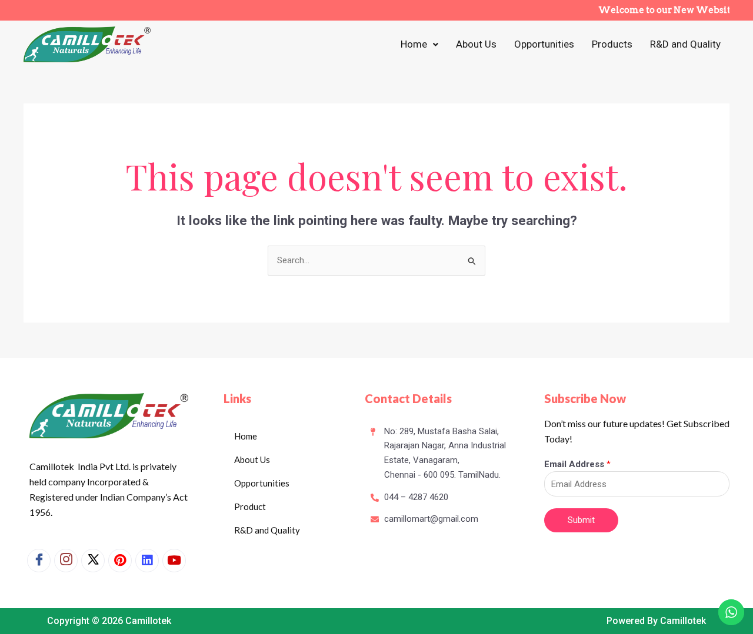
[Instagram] (66, 560)
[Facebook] (39, 560)
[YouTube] (174, 560)
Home (414, 44)
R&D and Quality (685, 44)
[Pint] (120, 560)
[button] (419, 44)
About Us (476, 44)
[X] (93, 560)
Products (612, 44)
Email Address (577, 464)
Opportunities (544, 44)
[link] (147, 560)
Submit (581, 520)
